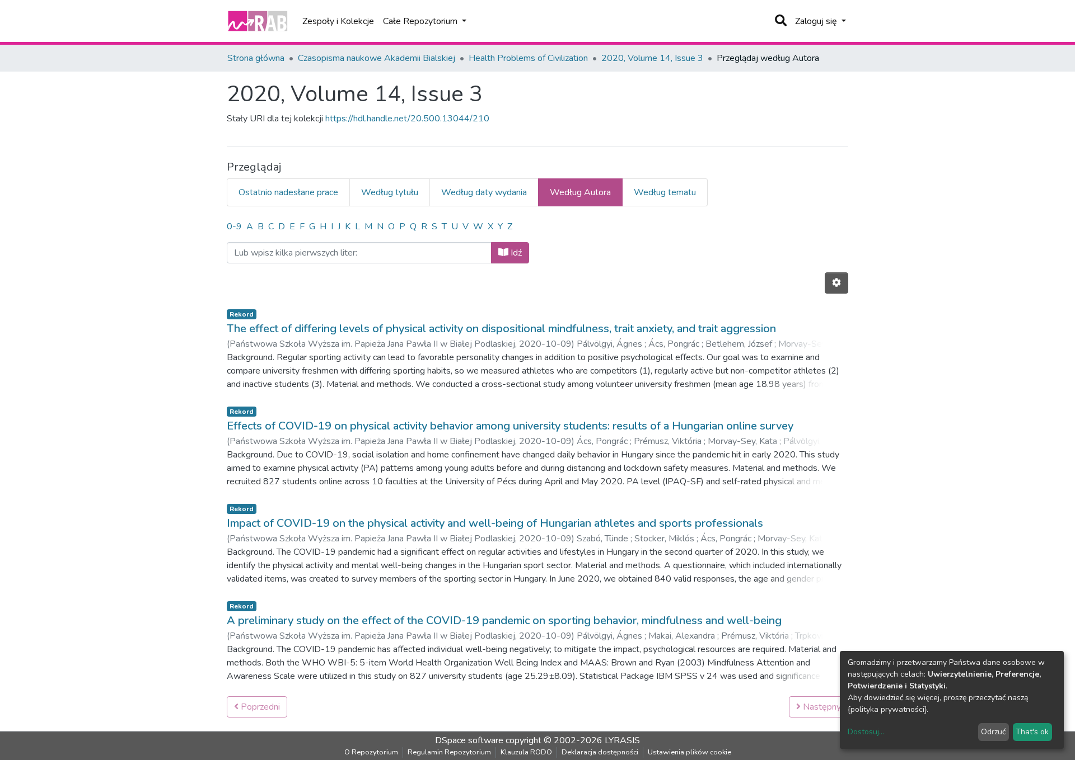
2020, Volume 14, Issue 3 (652, 58)
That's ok (1032, 731)
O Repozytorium (371, 752)
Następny (821, 707)
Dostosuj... (866, 731)
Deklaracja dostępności (600, 752)
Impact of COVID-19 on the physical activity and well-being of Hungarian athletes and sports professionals (495, 523)
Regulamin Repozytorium (449, 752)
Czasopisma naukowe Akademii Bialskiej (376, 58)
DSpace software (469, 740)
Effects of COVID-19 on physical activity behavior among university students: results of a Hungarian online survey (510, 425)
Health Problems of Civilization (528, 58)
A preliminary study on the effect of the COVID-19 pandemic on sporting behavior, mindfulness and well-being (504, 620)
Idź (515, 253)
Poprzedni (259, 707)
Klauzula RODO (526, 752)
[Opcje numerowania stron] (836, 283)
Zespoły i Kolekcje (338, 21)
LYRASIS (622, 740)
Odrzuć (993, 731)
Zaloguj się (817, 21)
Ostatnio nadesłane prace (288, 192)
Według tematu (665, 192)
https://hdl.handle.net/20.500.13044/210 (407, 118)
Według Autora (580, 192)
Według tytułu (389, 192)
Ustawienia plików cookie (689, 752)
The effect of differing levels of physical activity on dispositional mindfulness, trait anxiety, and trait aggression (501, 328)
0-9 (234, 226)
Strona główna (255, 58)
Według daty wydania (484, 192)
